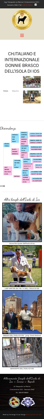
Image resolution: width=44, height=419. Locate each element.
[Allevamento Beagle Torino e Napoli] (22, 19)
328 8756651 (27, 5)
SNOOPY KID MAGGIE (37, 174)
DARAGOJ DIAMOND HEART (24, 135)
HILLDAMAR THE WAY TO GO (24, 148)
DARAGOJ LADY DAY (24, 155)
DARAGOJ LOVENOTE (36, 142)
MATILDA (16, 176)
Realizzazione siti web (33, 414)
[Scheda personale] (22, 222)
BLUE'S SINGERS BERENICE (15, 152)
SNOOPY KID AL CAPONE (25, 173)
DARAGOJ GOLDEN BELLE (24, 142)
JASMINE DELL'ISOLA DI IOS (26, 180)
